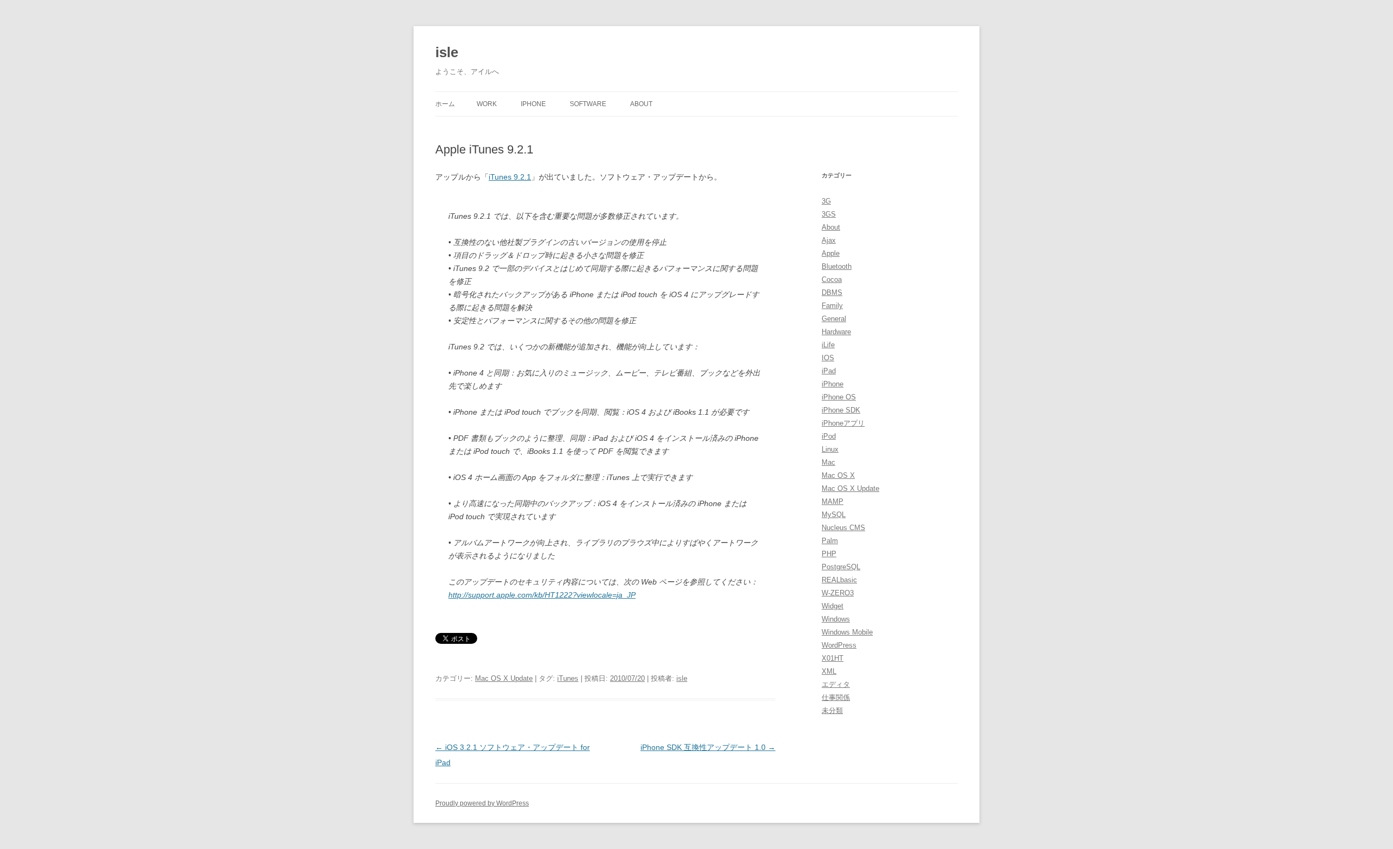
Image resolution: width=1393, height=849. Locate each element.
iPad (829, 371)
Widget (832, 606)
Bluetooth (837, 266)
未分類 (832, 710)
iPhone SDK (841, 410)
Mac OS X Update (504, 678)
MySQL (834, 514)
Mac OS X (838, 475)
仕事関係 (836, 697)
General (834, 319)
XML (829, 671)
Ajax (829, 240)
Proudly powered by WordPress (482, 803)
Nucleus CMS (843, 528)
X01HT (832, 658)
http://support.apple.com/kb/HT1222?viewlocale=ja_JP (542, 594)
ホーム (445, 104)
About (641, 104)
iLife (828, 345)
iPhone (533, 104)
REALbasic (839, 580)
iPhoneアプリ (843, 423)
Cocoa (832, 279)
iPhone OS (839, 397)
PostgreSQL (841, 567)
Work (487, 104)
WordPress (839, 645)
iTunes (567, 678)
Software (588, 104)
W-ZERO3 (838, 593)
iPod (829, 436)
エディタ (836, 684)
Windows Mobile (847, 632)
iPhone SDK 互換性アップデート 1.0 (707, 747)
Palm (830, 541)
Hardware (836, 332)
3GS (829, 214)
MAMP (832, 501)
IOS (828, 358)
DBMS (832, 292)
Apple (831, 253)
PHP (829, 554)
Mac (828, 462)
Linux (830, 449)
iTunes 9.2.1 (510, 177)
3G (826, 201)
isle (446, 52)
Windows (836, 619)
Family (832, 306)
